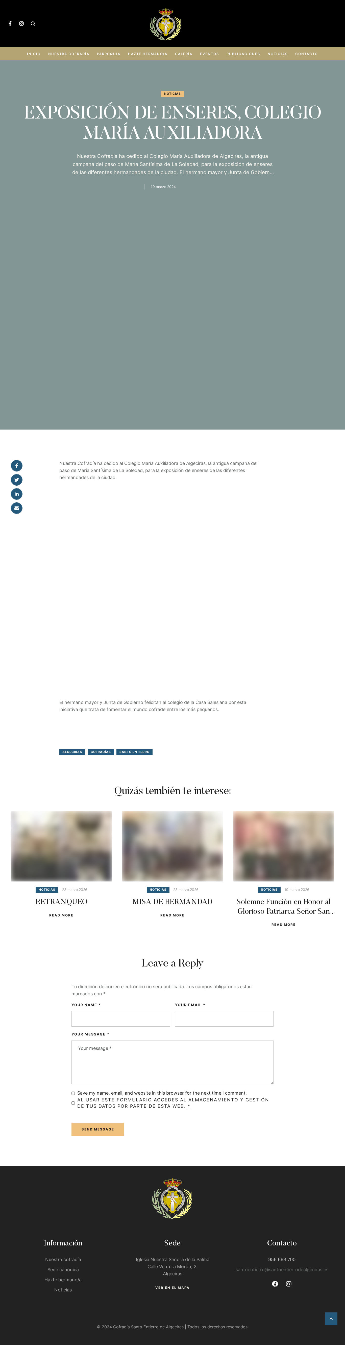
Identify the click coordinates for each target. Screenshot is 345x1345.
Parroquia (108, 54)
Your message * (90, 1034)
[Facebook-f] (10, 23)
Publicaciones (243, 54)
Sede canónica (63, 1269)
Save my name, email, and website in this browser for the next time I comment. (162, 1093)
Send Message (98, 1129)
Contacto (306, 54)
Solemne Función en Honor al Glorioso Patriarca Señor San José (284, 912)
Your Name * (86, 1005)
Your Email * (190, 1005)
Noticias (278, 54)
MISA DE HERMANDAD (172, 902)
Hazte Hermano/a (147, 54)
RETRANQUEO (61, 902)
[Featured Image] (61, 846)
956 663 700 (281, 1259)
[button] (331, 1318)
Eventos (209, 54)
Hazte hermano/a (63, 1279)
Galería (183, 54)
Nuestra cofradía (68, 54)
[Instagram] (21, 23)
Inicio (34, 54)
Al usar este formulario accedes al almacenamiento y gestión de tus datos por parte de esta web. (173, 1103)
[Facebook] (275, 1284)
